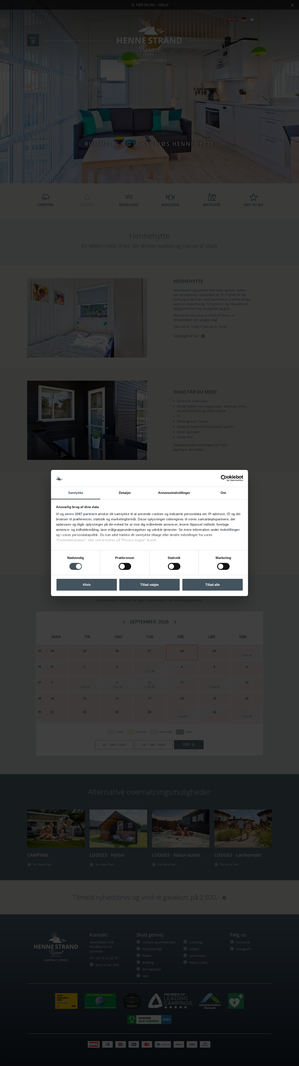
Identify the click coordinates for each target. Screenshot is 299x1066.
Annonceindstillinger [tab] (174, 493)
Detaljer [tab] (125, 493)
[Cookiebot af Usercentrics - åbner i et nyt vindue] (224, 478)
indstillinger (230, 529)
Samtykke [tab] (75, 493)
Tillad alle (212, 584)
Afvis (87, 584)
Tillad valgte (149, 584)
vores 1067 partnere (81, 514)
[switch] (125, 566)
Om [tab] (223, 493)
